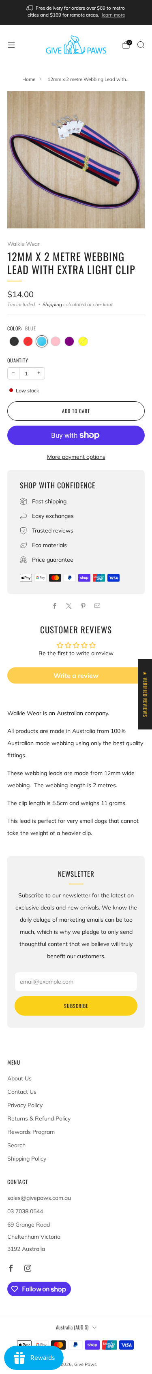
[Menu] (11, 45)
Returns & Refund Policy (39, 1118)
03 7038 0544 (25, 1211)
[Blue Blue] (41, 341)
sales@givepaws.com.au (39, 1197)
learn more (113, 15)
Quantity (17, 360)
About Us (19, 1078)
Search (16, 1145)
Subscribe (76, 1005)
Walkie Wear (23, 243)
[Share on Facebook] (55, 605)
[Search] (141, 44)
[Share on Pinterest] (83, 605)
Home (28, 79)
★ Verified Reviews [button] (145, 694)
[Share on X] (69, 605)
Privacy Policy (25, 1105)
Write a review (76, 675)
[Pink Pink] (55, 341)
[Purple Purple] (69, 341)
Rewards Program (31, 1131)
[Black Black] (14, 341)
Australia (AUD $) (72, 1327)
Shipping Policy (26, 1158)
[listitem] (76, 12)
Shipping (52, 304)
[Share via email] (97, 605)
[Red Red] (28, 341)
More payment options (76, 456)
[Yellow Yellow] (83, 341)
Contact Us (21, 1091)
